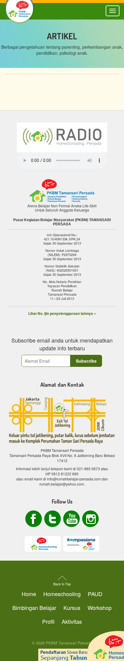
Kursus (72, 607)
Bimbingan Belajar (34, 607)
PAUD (95, 594)
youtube (71, 518)
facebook (33, 518)
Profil (48, 621)
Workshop (100, 607)
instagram (90, 518)
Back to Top (62, 583)
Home (29, 594)
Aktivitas (72, 621)
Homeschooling (62, 594)
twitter (52, 518)
